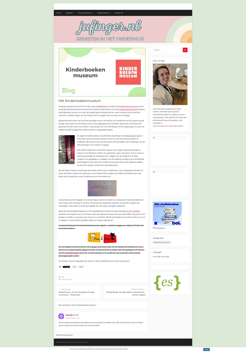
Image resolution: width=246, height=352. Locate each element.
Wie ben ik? (119, 13)
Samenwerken (103, 13)
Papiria (106, 145)
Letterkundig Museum (128, 109)
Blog (62, 277)
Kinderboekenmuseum (128, 106)
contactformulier (71, 253)
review (63, 279)
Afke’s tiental (130, 136)
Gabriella (69, 315)
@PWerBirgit (101, 106)
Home (58, 13)
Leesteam (69, 13)
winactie (69, 279)
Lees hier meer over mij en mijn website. (168, 126)
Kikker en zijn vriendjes (130, 211)
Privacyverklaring (84, 13)
